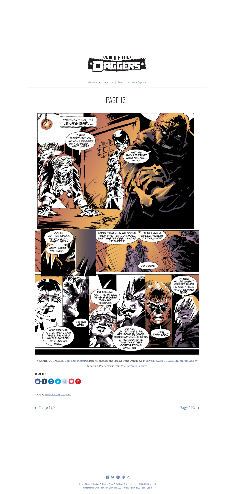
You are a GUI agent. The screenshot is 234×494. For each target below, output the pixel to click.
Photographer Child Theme (94, 487)
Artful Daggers (117, 64)
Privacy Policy (129, 487)
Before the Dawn (53, 394)
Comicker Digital (136, 82)
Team (120, 82)
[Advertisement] (117, 25)
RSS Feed (140, 487)
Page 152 (187, 407)
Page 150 (47, 407)
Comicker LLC (115, 487)
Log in (149, 487)
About (108, 82)
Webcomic (93, 82)
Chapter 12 (66, 394)
